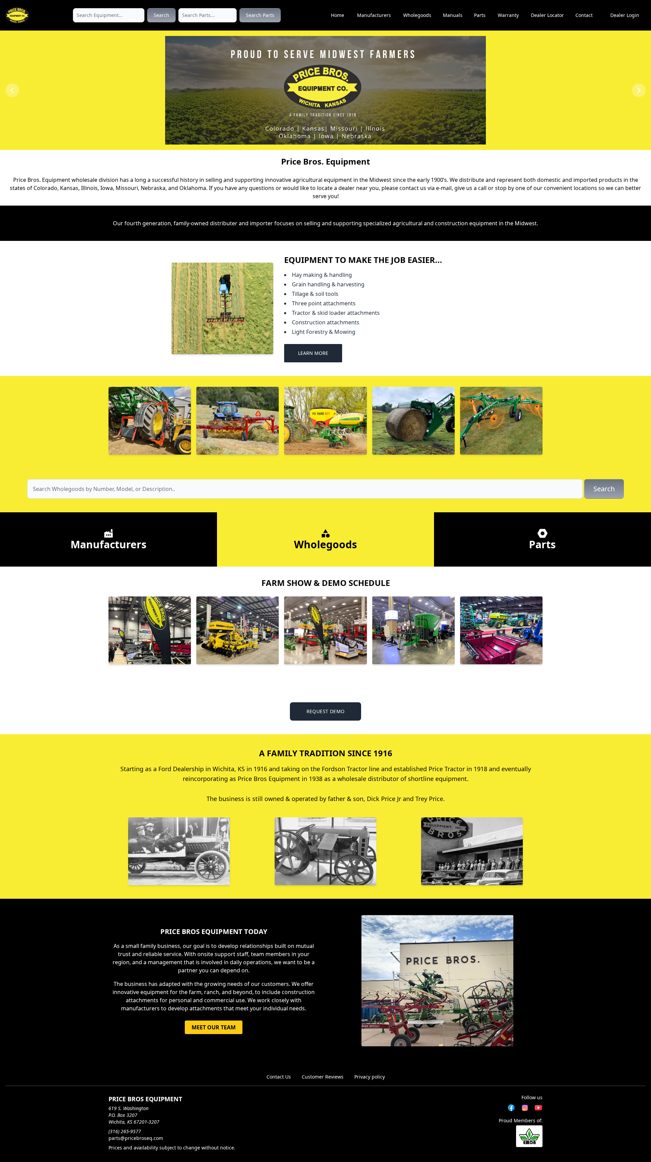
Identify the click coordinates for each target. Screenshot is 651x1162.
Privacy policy (369, 1076)
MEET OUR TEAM (214, 1027)
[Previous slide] (12, 90)
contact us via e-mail (425, 188)
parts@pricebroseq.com (135, 1138)
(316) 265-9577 (124, 1131)
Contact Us (279, 1076)
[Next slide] (639, 90)
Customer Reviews (322, 1076)
